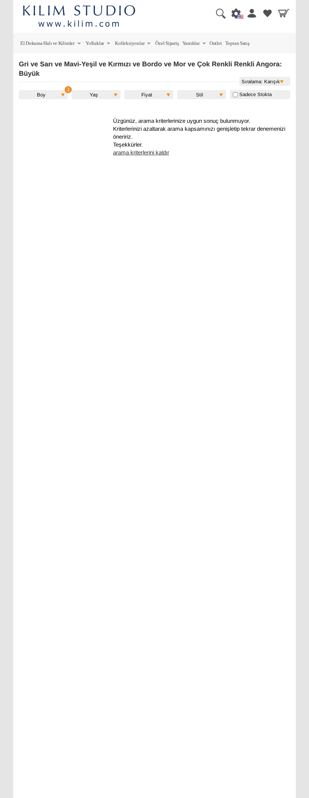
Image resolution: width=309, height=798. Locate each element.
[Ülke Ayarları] (234, 13)
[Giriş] (250, 13)
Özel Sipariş (167, 43)
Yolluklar (98, 44)
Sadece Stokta (255, 94)
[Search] (217, 13)
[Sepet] (282, 13)
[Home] (79, 17)
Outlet (216, 43)
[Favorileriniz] (266, 13)
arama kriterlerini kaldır (141, 152)
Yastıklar (194, 44)
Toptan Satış (237, 43)
